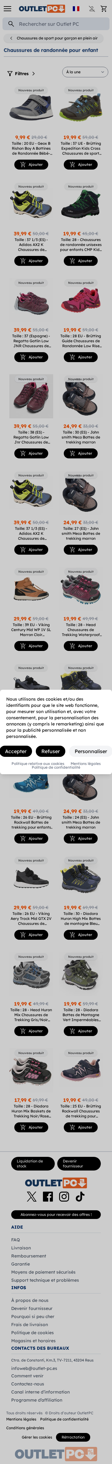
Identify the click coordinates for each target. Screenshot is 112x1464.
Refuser (50, 751)
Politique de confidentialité (56, 767)
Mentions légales (86, 764)
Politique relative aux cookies (38, 764)
